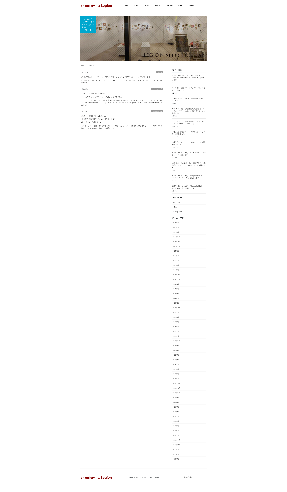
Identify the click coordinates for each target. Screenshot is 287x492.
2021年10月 (176, 393)
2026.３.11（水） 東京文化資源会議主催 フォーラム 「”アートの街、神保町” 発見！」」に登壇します (189, 111)
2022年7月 (176, 355)
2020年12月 (176, 440)
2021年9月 (176, 397)
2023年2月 (176, 331)
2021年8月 (176, 402)
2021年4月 (176, 421)
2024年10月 (176, 279)
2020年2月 (176, 449)
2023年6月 (176, 317)
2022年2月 (176, 378)
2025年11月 (176, 241)
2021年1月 (176, 435)
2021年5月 (176, 416)
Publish (159, 72)
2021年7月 (176, 407)
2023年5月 (176, 322)
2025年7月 (176, 256)
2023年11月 (176, 308)
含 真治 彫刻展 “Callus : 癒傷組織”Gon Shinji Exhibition (98, 119)
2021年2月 (176, 431)
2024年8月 (176, 284)
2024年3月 (176, 298)
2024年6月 (176, 293)
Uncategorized (157, 89)
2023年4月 (176, 326)
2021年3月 (176, 426)
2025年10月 (176, 246)
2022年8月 (176, 350)
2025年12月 (176, 237)
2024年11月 (176, 274)
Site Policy (188, 477)
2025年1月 (176, 270)
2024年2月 (176, 303)
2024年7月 (176, 289)
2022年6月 (176, 360)
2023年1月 (176, 336)
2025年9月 (176, 251)
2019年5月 (176, 454)
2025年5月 (176, 260)
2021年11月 (176, 388)
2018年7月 (176, 459)
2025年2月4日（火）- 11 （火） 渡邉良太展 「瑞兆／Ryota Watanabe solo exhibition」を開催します (189, 78)
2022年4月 (176, 369)
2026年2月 (176, 232)
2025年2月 (176, 265)
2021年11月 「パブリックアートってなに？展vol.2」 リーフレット (117, 76)
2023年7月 (176, 312)
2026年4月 (176, 222)
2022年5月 (176, 364)
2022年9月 (176, 345)
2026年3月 (176, 227)
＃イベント (176, 202)
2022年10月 (176, 341)
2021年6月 (176, 412)
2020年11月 (176, 445)
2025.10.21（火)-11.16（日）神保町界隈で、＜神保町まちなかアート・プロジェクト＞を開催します (189, 165)
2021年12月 (176, 383)
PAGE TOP (278, 475)
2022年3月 (176, 374)
